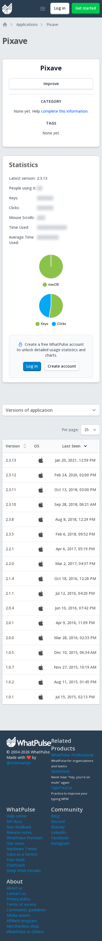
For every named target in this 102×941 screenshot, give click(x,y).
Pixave (52, 24)
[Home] (5, 24)
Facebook (60, 837)
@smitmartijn (19, 762)
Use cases (15, 843)
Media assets (18, 915)
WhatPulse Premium (25, 837)
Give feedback (19, 826)
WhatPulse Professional (72, 754)
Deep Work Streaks (24, 870)
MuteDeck (60, 771)
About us (15, 888)
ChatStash (16, 865)
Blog (55, 816)
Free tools (16, 859)
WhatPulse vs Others (25, 931)
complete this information (64, 111)
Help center (17, 816)
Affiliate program (22, 920)
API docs (14, 821)
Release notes (19, 832)
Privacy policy (18, 898)
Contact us (16, 893)
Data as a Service (22, 854)
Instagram (60, 843)
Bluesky (58, 826)
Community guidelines (26, 909)
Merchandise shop (23, 926)
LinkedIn (58, 832)
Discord (58, 821)
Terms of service (21, 904)
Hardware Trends (22, 848)
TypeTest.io (61, 787)
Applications (27, 24)
